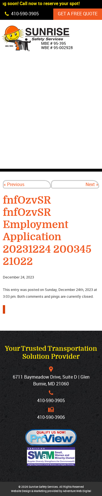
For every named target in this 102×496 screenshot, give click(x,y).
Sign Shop (69, 136)
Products (69, 97)
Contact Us (71, 162)
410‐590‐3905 (51, 400)
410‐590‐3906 (51, 417)
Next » (92, 184)
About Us (68, 84)
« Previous (14, 184)
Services (68, 123)
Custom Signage (77, 110)
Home (64, 70)
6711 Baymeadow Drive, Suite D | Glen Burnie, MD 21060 (51, 380)
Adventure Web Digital (77, 491)
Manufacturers (77, 149)
